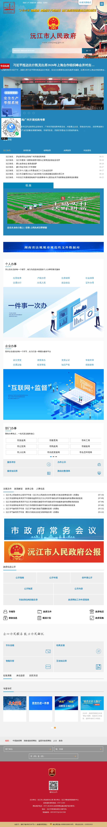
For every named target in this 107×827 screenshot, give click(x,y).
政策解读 (18, 489)
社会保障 (90, 278)
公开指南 (20, 578)
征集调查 (7, 675)
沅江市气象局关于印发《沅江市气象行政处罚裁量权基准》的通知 (32, 509)
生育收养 (17, 278)
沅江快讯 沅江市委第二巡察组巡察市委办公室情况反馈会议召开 (33, 160)
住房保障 (65, 278)
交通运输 (17, 365)
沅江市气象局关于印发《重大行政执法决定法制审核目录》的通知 (32, 512)
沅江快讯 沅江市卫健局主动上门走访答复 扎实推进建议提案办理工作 (35, 174)
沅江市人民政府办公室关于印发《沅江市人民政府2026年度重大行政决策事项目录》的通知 (42, 495)
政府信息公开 (9, 567)
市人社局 (21, 452)
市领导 (12, 611)
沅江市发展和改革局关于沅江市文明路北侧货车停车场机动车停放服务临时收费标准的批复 (42, 502)
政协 (61, 741)
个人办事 (11, 264)
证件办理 (90, 283)
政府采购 (99, 618)
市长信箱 (10, 645)
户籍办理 (41, 278)
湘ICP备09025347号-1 (28, 824)
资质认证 (65, 360)
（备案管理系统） (41, 824)
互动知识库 (61, 661)
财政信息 (13, 618)
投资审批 (41, 365)
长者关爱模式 (85, 2)
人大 (55, 741)
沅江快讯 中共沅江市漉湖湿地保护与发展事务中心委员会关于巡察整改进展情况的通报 (42, 177)
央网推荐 (67, 150)
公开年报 (53, 578)
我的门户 (26, 3)
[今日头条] (5, 67)
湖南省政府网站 (30, 741)
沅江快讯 (7, 150)
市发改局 (21, 440)
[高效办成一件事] (40, 709)
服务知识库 (12, 471)
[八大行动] (14, 709)
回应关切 (33, 675)
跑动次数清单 (64, 471)
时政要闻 (87, 150)
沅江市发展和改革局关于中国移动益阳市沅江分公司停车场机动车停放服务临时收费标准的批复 (44, 498)
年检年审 (90, 360)
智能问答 (33, 3)
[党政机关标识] (52, 772)
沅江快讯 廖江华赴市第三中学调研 (21, 167)
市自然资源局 (53, 452)
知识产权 (65, 365)
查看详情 (7, 140)
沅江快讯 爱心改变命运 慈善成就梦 (21, 164)
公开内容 (79, 589)
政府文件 (47, 611)
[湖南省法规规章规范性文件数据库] (53, 247)
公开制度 (28, 589)
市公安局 (21, 446)
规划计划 (47, 618)
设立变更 (17, 360)
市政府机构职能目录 (28, 600)
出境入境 (41, 283)
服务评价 (11, 462)
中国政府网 (17, 741)
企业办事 (11, 346)
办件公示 (62, 462)
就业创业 (65, 283)
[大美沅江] (8, 7)
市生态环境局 (85, 452)
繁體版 (39, 3)
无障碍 (45, 3)
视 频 (28, 185)
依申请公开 (87, 578)
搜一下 (88, 51)
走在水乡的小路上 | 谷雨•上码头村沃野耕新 (27, 227)
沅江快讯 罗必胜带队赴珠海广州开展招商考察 (25, 157)
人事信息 (40, 489)
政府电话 (99, 611)
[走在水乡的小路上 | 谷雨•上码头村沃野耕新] (53, 208)
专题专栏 (7, 688)
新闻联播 (27, 150)
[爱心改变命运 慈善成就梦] (53, 93)
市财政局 (86, 446)
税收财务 (90, 365)
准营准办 (41, 360)
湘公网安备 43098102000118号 (63, 824)
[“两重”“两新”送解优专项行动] (66, 709)
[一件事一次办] (53, 312)
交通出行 (17, 283)
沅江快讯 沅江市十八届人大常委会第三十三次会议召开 (29, 171)
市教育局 (53, 440)
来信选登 (20, 675)
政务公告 (29, 489)
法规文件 (7, 489)
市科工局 (86, 440)
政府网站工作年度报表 (78, 600)
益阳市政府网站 (44, 741)
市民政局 (53, 446)
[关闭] (11, 138)
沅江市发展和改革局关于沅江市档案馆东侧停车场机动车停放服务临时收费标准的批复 (40, 505)
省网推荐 (47, 150)
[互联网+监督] (53, 394)
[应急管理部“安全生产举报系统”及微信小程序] (11, 112)
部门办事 (11, 428)
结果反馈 (60, 645)
